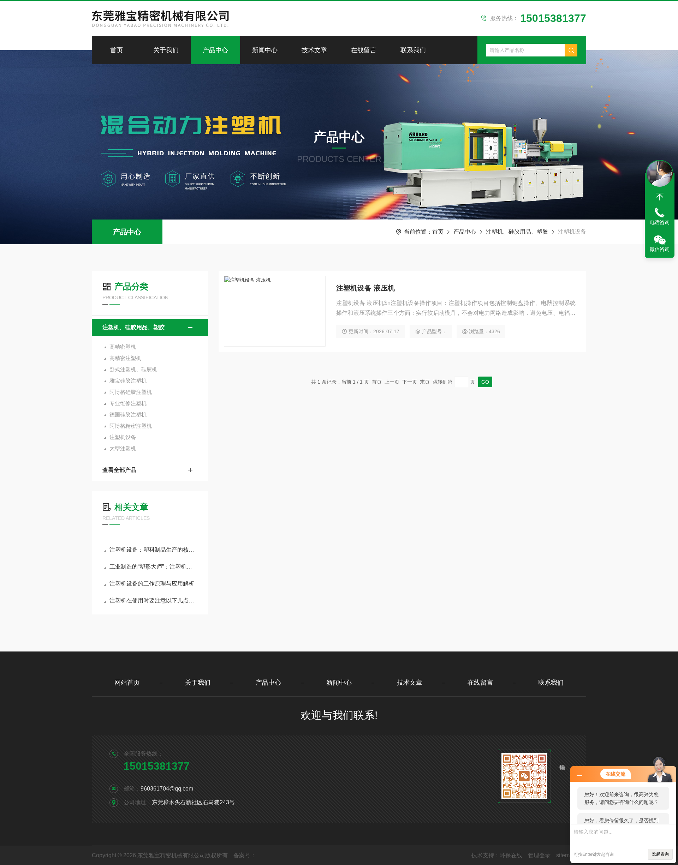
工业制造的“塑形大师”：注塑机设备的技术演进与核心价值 (153, 567)
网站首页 (127, 682)
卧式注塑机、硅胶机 (133, 369)
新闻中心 (265, 50)
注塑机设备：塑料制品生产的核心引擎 (153, 550)
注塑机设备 (122, 437)
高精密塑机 (122, 347)
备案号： (244, 855)
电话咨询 (660, 222)
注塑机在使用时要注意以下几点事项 (153, 600)
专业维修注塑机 (128, 403)
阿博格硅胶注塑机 (130, 392)
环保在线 (511, 855)
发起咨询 (660, 854)
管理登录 (539, 855)
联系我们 (413, 50)
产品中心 (215, 50)
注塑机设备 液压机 (365, 288)
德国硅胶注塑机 (128, 415)
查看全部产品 (119, 470)
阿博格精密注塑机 (130, 426)
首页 (116, 50)
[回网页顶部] (660, 197)
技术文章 (314, 50)
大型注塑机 (122, 448)
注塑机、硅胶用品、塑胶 (517, 232)
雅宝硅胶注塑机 (128, 381)
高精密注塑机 (125, 358)
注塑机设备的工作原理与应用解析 (151, 584)
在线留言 (363, 50)
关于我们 (166, 50)
